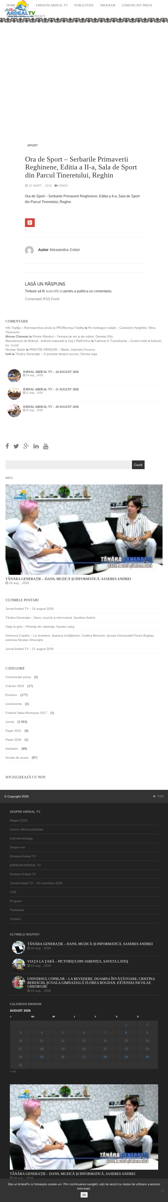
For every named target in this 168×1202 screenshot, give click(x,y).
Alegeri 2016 (18, 820)
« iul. (13, 1071)
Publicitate (84, 5)
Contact (38, 16)
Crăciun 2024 (14, 686)
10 (20, 1040)
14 (105, 1040)
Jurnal (9, 721)
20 (84, 1048)
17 (20, 1048)
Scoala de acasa (16, 757)
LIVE (13, 892)
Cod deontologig (21, 838)
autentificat (54, 291)
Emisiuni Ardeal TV (52, 5)
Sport (32, 145)
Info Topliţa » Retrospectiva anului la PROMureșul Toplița (44, 327)
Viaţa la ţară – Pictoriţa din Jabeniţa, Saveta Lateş (39, 626)
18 (42, 1048)
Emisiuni (11, 695)
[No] (162, 1190)
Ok (84, 1195)
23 (147, 1048)
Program (107, 5)
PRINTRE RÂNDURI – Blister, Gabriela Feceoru (62, 349)
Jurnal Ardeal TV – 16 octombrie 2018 (36, 883)
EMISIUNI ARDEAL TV (25, 865)
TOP (160, 796)
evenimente (13, 704)
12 (63, 1040)
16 (147, 1040)
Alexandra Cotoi (64, 250)
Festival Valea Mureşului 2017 (26, 713)
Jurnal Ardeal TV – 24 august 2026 (29, 608)
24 (20, 1057)
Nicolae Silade (15, 349)
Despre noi (17, 847)
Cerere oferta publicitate (26, 829)
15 (126, 1040)
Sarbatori (11, 748)
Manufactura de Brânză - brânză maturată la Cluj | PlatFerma (47, 341)
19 (63, 1048)
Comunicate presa (137, 5)
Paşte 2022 (13, 730)
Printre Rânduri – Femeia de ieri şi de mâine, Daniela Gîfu (73, 336)
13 (84, 1040)
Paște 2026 (13, 739)
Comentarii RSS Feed (42, 299)
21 (105, 1048)
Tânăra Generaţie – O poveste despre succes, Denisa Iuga (56, 354)
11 (41, 1040)
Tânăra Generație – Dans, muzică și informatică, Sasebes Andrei (50, 617)
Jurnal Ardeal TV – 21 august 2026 (29, 649)
